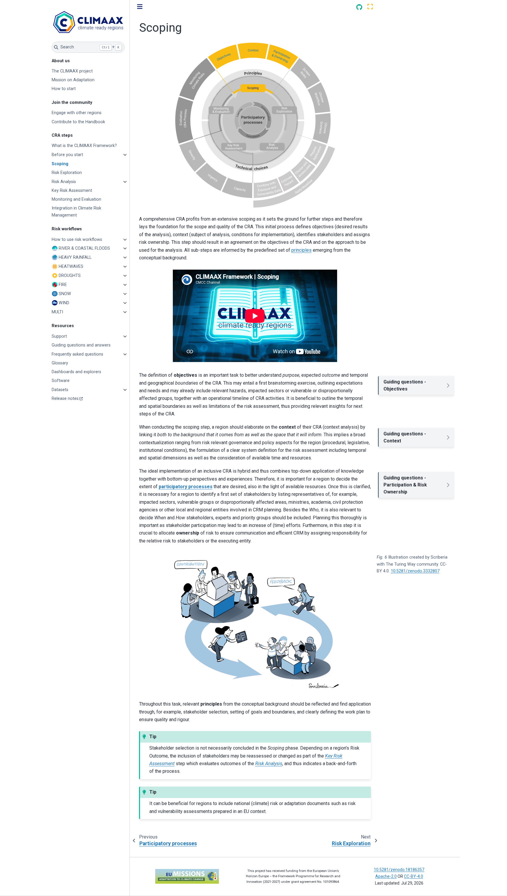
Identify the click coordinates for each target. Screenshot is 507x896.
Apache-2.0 (386, 876)
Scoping (60, 163)
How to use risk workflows (77, 239)
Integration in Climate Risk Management (76, 212)
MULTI (57, 312)
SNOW (65, 293)
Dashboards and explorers (76, 371)
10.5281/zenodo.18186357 (399, 869)
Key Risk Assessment (72, 190)
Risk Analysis (64, 181)
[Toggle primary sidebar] (139, 7)
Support (59, 336)
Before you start (67, 154)
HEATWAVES (71, 266)
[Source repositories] (359, 7)
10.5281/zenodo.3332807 (415, 571)
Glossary (60, 363)
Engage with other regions (77, 112)
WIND (64, 302)
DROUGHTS (70, 275)
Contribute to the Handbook (78, 121)
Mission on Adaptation (73, 79)
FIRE (63, 284)
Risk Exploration (67, 172)
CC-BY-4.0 (413, 876)
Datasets (60, 389)
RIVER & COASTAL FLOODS (84, 248)
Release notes (65, 398)
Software (61, 380)
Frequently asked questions (77, 354)
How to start (64, 88)
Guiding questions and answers (81, 345)
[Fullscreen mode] (370, 7)
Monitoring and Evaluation (76, 199)
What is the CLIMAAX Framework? (84, 145)
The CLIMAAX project (72, 71)
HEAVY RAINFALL (75, 257)
